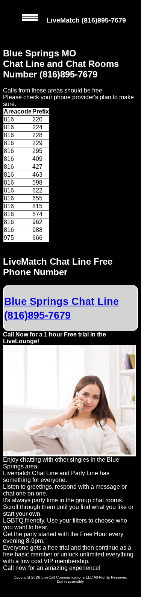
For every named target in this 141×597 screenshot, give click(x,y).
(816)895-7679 (104, 20)
